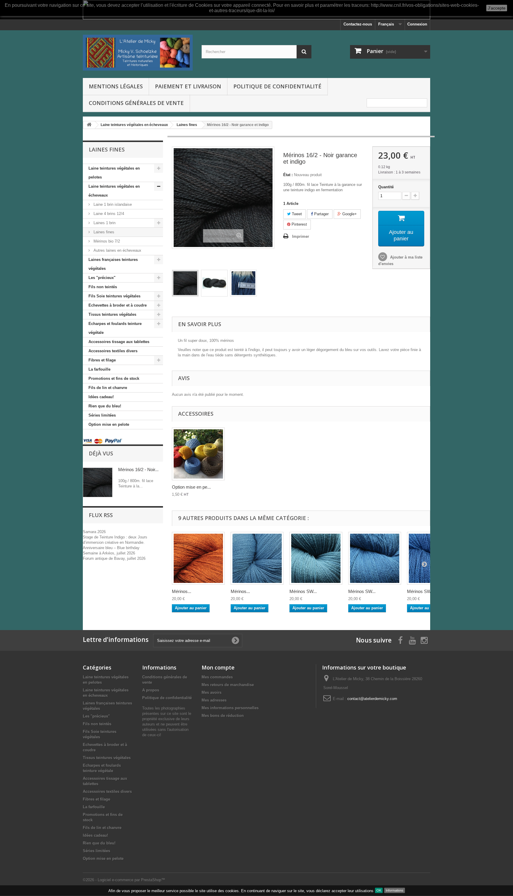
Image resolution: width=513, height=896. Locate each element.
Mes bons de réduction (223, 715)
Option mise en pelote (108, 424)
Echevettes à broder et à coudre (117, 305)
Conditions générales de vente (136, 102)
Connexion (417, 24)
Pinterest (298, 224)
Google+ (349, 214)
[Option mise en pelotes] (198, 454)
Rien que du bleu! (104, 406)
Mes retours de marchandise (228, 685)
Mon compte (218, 667)
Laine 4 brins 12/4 (108, 213)
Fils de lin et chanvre (107, 387)
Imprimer (300, 236)
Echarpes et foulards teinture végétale (115, 328)
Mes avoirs (211, 692)
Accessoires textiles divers (112, 351)
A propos (150, 690)
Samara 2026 (94, 532)
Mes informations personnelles (230, 708)
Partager (321, 214)
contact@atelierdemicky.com (372, 698)
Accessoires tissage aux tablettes (118, 341)
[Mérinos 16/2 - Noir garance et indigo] (185, 283)
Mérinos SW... (303, 591)
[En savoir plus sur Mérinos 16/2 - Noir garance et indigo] (98, 482)
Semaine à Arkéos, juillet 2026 (109, 553)
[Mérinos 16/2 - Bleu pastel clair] (257, 558)
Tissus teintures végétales (112, 314)
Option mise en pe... (191, 487)
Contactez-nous (357, 24)
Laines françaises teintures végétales (113, 264)
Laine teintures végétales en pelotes (114, 172)
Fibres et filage (102, 360)
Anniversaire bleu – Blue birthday (111, 548)
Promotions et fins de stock (113, 378)
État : (288, 175)
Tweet (296, 214)
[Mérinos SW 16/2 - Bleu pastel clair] (315, 558)
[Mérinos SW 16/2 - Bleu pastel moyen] (374, 558)
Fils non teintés (102, 287)
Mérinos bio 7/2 (106, 241)
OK (378, 890)
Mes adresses (214, 700)
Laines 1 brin (103, 223)
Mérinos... (181, 591)
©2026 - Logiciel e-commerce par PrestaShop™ (124, 880)
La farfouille (99, 369)
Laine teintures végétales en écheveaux (114, 190)
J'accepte (497, 8)
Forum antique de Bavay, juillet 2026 (114, 558)
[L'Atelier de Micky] (138, 53)
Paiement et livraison (188, 86)
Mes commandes (217, 677)
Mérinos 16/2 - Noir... (138, 469)
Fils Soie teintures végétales (114, 296)
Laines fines (103, 232)
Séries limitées (102, 415)
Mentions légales (116, 86)
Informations (394, 890)
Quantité (386, 187)
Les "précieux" (101, 277)
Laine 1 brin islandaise (112, 204)
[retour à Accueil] (89, 125)
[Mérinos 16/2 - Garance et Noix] (198, 558)
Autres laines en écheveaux (116, 250)
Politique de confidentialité (277, 86)
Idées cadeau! (101, 397)
